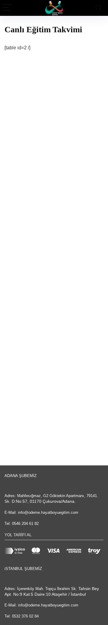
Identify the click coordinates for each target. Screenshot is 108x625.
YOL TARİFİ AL (18, 535)
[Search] (99, 8)
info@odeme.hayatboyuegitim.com (48, 512)
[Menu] (7, 8)
